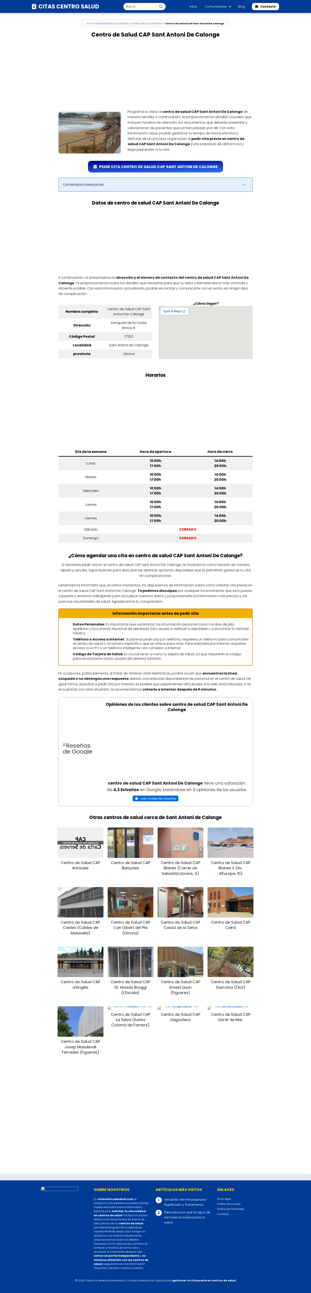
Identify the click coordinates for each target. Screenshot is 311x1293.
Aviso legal (224, 1199)
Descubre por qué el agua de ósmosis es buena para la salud (187, 1217)
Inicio (193, 6)
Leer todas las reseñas (158, 798)
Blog (241, 6)
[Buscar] (161, 6)
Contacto (268, 6)
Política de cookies (229, 1204)
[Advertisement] (155, 73)
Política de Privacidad (230, 1209)
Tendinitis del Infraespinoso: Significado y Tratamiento (185, 1202)
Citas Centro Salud (68, 6)
